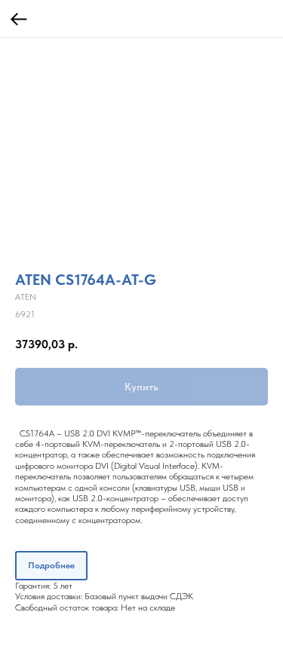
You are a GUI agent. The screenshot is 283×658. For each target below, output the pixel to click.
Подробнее (51, 565)
